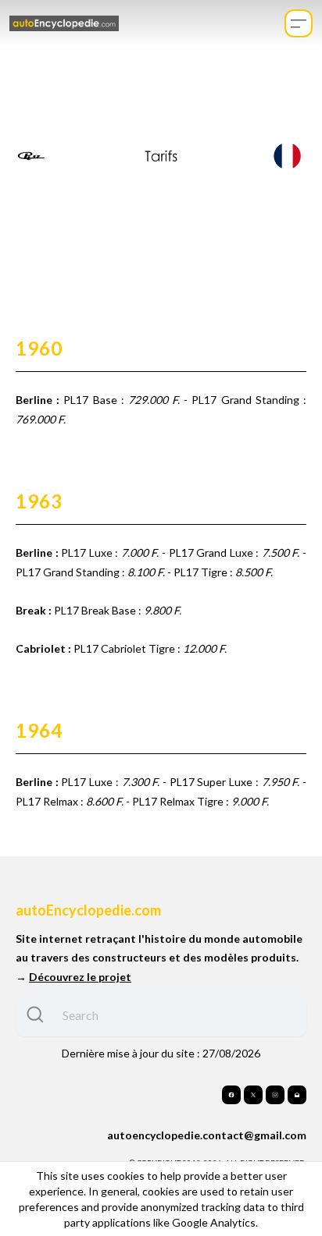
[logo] (64, 23)
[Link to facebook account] (231, 1094)
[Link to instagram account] (275, 1094)
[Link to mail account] (297, 1094)
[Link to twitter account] (253, 1094)
